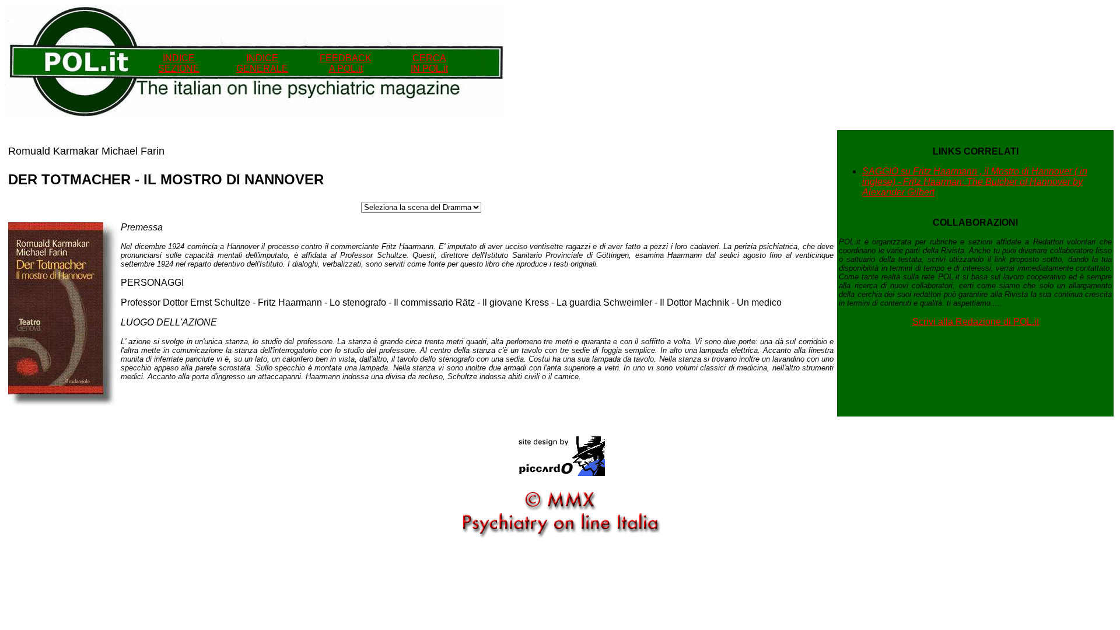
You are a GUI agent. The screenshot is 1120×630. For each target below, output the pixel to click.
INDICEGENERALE (262, 63)
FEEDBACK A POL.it (346, 63)
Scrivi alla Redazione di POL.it (975, 322)
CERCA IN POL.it (429, 63)
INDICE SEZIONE (179, 63)
